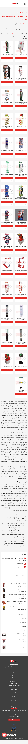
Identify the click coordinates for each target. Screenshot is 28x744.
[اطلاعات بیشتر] (25, 60)
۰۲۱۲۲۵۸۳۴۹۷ (20, 564)
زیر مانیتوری (24, 626)
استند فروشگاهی (22, 16)
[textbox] (14, 575)
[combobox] (14, 575)
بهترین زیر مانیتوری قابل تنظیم (21, 633)
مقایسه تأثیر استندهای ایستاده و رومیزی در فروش (18, 646)
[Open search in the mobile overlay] (5, 3)
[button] (24, 4)
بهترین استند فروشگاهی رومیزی (20, 640)
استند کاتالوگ (23, 618)
